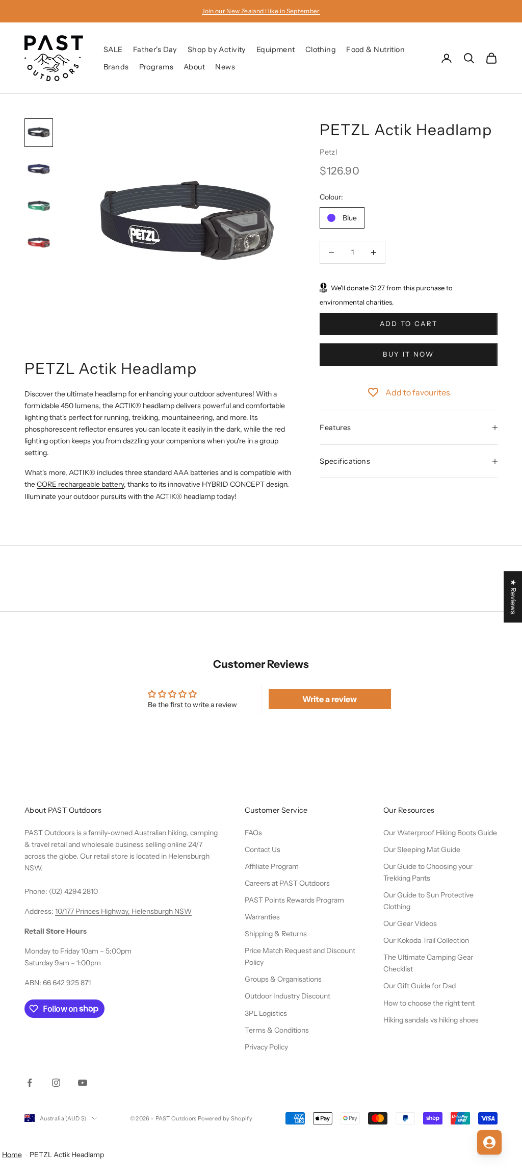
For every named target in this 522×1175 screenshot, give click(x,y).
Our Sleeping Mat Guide (421, 849)
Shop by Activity (217, 49)
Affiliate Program (272, 866)
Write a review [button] (329, 699)
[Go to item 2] (38, 169)
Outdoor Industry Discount (287, 996)
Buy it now (408, 354)
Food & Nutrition (375, 49)
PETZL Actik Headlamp (67, 1154)
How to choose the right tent (429, 1003)
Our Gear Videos (410, 923)
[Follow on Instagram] (56, 1083)
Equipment (275, 49)
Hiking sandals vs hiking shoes (431, 1019)
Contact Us (262, 849)
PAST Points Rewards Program (294, 900)
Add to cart (409, 323)
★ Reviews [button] (513, 596)
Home (12, 1154)
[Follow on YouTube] (82, 1083)
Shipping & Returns (276, 933)
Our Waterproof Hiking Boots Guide (440, 832)
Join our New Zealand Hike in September (261, 11)
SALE (113, 49)
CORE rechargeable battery (80, 484)
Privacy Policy (266, 1047)
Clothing (320, 49)
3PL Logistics (266, 1013)
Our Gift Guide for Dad (419, 985)
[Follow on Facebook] (29, 1083)
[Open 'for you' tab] (489, 1142)
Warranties (262, 916)
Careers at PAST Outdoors (287, 883)
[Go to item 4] (38, 243)
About (194, 66)
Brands (116, 66)
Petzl (328, 152)
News (225, 66)
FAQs (253, 832)
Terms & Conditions (277, 1030)
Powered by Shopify (225, 1118)
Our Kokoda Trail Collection (426, 940)
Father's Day (155, 49)
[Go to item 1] (38, 132)
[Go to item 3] (38, 206)
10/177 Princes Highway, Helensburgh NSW (123, 911)
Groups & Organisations (283, 979)
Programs (156, 66)
